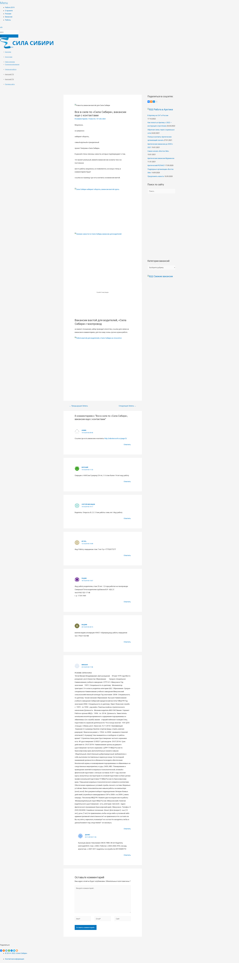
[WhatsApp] (9, 950)
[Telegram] (6, 950)
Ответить (127, 444)
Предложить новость (156, 176)
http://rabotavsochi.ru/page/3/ (115, 438)
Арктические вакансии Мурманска (161, 158)
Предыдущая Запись (78, 406)
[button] (9, 3)
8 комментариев (81, 119)
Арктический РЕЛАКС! (156, 165)
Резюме (8, 14)
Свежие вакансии (163, 276)
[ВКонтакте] (149, 102)
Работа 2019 (9, 7)
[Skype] (14, 950)
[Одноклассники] (151, 102)
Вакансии (8, 17)
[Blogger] (17, 950)
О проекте (9, 11)
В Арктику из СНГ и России (158, 115)
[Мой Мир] (154, 102)
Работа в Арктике (163, 109)
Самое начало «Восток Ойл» (158, 151)
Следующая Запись (127, 406)
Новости (92, 119)
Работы (8, 20)
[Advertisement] (103, 378)
